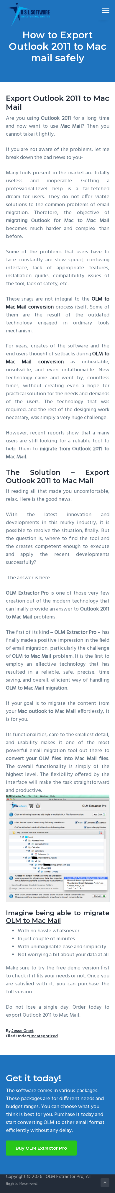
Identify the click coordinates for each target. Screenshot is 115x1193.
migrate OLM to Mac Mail (57, 916)
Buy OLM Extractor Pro (41, 1148)
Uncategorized (43, 1036)
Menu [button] (99, 10)
